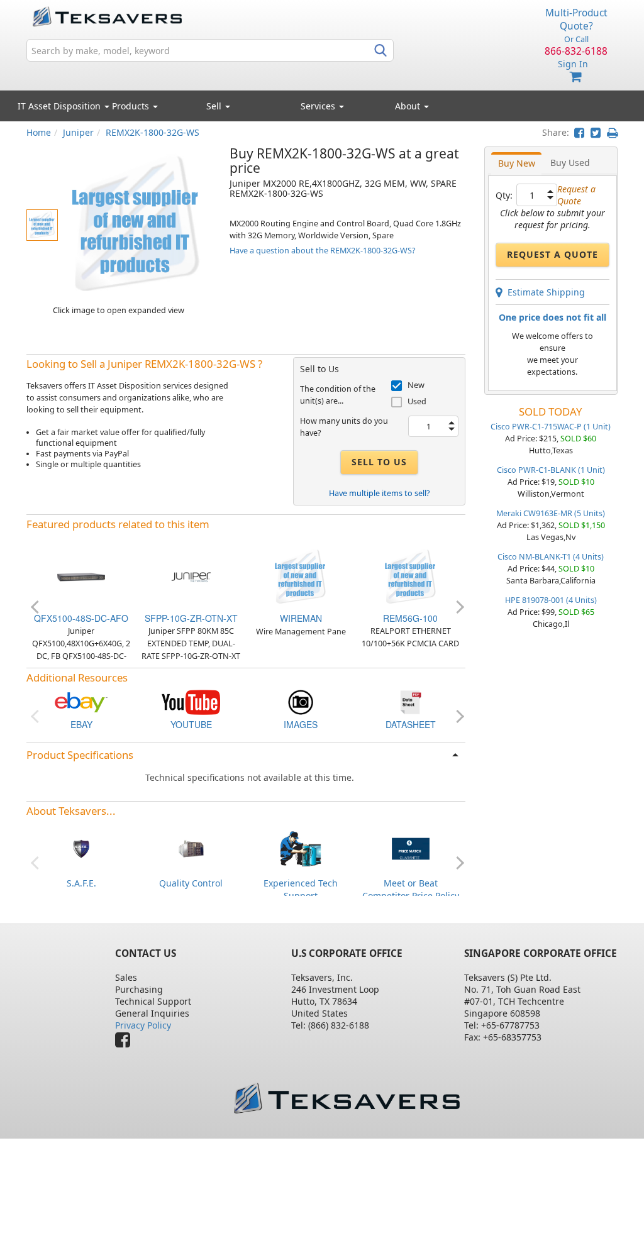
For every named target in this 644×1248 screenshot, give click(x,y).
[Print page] (612, 132)
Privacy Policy (143, 1025)
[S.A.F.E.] (81, 847)
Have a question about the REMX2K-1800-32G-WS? (322, 250)
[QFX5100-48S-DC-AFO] (81, 576)
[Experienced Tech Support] (300, 847)
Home (38, 132)
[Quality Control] (191, 847)
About (407, 106)
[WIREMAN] (300, 576)
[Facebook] (125, 1043)
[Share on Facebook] (579, 132)
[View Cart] (576, 77)
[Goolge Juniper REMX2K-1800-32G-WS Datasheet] (410, 701)
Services (319, 106)
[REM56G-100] (410, 576)
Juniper (78, 132)
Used (417, 401)
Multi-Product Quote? (576, 19)
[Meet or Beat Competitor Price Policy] (411, 847)
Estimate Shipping (543, 292)
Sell (215, 106)
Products (132, 106)
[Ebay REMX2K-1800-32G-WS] (81, 701)
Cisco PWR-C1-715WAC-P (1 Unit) (551, 426)
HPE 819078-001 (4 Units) (551, 600)
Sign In (573, 64)
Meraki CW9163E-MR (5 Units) (550, 513)
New (416, 385)
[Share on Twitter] (596, 132)
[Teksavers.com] (347, 1098)
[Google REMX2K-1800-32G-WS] (300, 701)
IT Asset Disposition (60, 106)
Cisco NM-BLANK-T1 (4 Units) (550, 556)
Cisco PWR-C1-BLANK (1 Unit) (551, 470)
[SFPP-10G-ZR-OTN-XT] (191, 576)
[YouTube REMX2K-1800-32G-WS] (191, 701)
